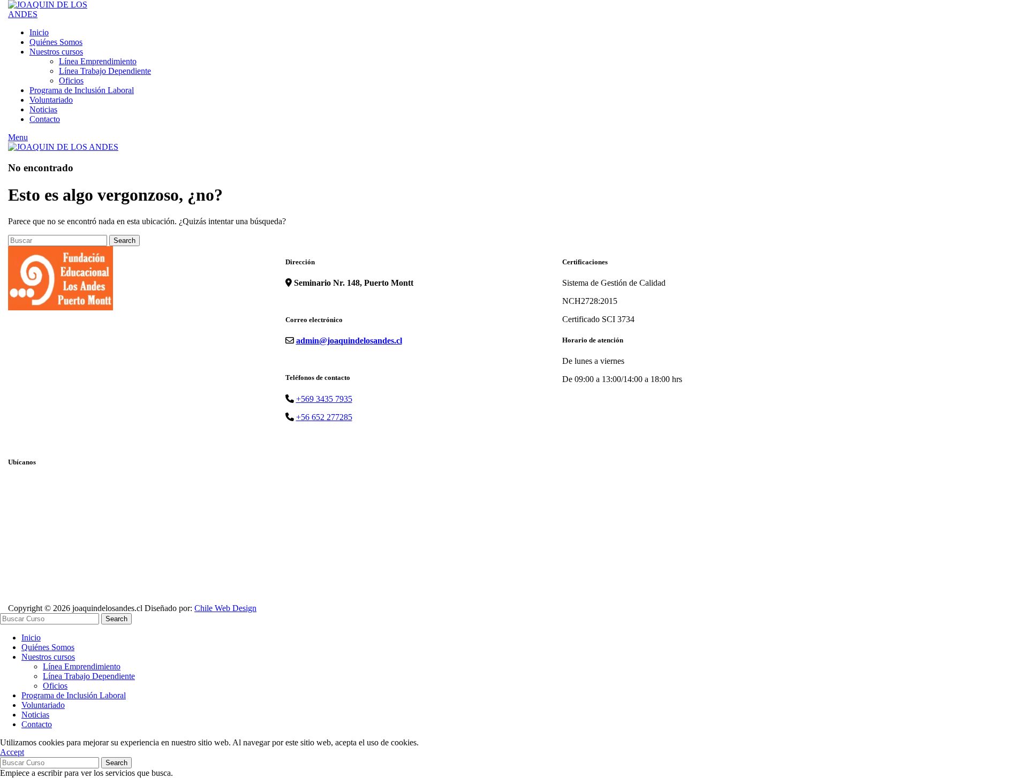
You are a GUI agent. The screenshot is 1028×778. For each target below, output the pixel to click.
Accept (12, 752)
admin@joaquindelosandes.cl (349, 340)
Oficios (71, 80)
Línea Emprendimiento (98, 61)
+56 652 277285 (324, 417)
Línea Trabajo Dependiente (105, 70)
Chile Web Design (225, 608)
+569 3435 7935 (324, 398)
